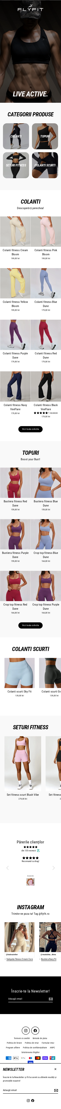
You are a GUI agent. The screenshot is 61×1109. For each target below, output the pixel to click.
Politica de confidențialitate (35, 1047)
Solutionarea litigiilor (30, 1052)
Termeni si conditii (22, 1038)
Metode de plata (40, 1038)
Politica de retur (32, 1043)
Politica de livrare (14, 1043)
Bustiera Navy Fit (48, 959)
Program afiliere (13, 1047)
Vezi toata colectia (30, 429)
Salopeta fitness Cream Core (20, 959)
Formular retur (48, 1043)
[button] (41, 413)
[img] (31, 847)
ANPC (52, 1047)
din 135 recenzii (28, 850)
